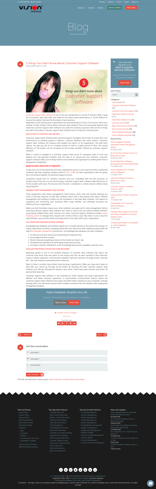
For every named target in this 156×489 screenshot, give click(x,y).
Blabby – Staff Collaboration (60, 417)
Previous (27, 335)
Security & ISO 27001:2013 (29, 438)
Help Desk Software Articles (123, 114)
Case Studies (117, 102)
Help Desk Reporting (57, 448)
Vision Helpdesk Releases (122, 132)
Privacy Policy (23, 412)
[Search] (136, 95)
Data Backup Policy (25, 425)
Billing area (101, 476)
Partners (119, 2)
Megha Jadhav (31, 66)
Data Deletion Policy (26, 423)
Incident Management (89, 415)
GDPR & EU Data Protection (28, 447)
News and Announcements (123, 126)
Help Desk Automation (58, 430)
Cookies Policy (24, 415)
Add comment (33, 374)
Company (102, 2)
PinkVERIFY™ (96, 480)
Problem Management (89, 417)
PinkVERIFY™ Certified (28, 441)
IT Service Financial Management (93, 443)
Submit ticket (89, 476)
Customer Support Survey (59, 440)
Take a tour (60, 302)
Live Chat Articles (119, 123)
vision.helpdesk (36, 2)
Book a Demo (115, 7)
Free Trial (131, 7)
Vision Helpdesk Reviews (122, 135)
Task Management (56, 425)
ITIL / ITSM (70, 172)
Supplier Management (89, 428)
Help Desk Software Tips (122, 120)
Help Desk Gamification (58, 423)
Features (91, 8)
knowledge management (42, 231)
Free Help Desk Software (63, 480)
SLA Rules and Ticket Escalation (61, 433)
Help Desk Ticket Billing (58, 420)
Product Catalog (86, 438)
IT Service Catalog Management (92, 435)
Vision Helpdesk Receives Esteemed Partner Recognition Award (123, 144)
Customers (111, 2)
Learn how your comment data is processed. (67, 379)
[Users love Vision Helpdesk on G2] (124, 63)
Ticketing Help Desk (57, 412)
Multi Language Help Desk (59, 438)
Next (99, 335)
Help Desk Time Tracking (58, 435)
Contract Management (89, 440)
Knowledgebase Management (91, 425)
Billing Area (135, 2)
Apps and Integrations (58, 451)
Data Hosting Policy (25, 420)
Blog (22, 431)
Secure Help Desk (56, 446)
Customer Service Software (79, 478)
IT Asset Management (88, 412)
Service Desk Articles (120, 129)
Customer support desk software (39, 115)
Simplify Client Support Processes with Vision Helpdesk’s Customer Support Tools (124, 214)
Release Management (88, 423)
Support (126, 2)
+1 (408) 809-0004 (23, 2)
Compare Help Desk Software (124, 105)
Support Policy (24, 417)
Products (81, 8)
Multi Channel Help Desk (58, 415)
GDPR (89, 480)
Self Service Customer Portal (60, 443)
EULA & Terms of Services (28, 444)
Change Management (88, 420)
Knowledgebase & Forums (59, 428)
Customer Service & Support (67, 313)
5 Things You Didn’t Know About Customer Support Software (62, 63)
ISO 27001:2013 (79, 480)
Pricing (100, 8)
